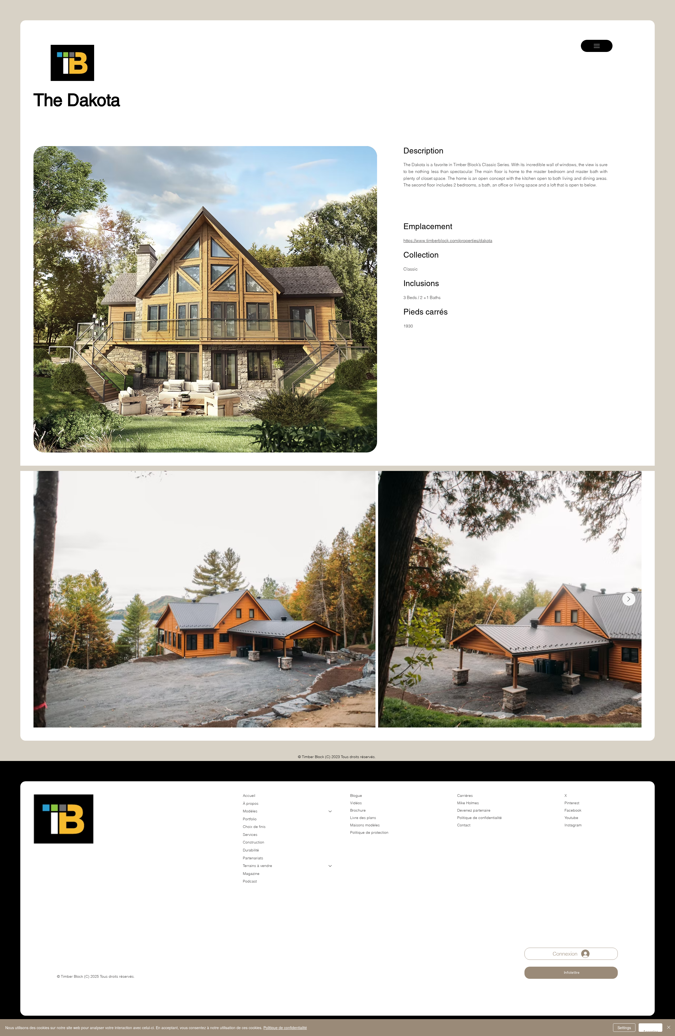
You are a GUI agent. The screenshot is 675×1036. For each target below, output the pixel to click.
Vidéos (356, 803)
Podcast (250, 881)
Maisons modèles (365, 825)
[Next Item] (628, 599)
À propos (250, 803)
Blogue (356, 795)
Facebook (573, 810)
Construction (253, 842)
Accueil (249, 795)
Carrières (465, 795)
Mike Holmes (468, 803)
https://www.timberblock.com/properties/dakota (447, 240)
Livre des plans (363, 817)
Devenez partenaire (474, 810)
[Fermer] (669, 1027)
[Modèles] (330, 811)
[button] (571, 973)
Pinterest (572, 803)
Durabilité (251, 850)
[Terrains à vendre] (330, 866)
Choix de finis (254, 826)
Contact (463, 825)
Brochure (358, 810)
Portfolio (250, 819)
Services (250, 834)
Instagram (573, 825)
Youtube (571, 817)
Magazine (251, 873)
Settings (624, 1027)
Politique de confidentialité (479, 817)
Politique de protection (369, 832)
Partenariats (253, 858)
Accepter (650, 1030)
